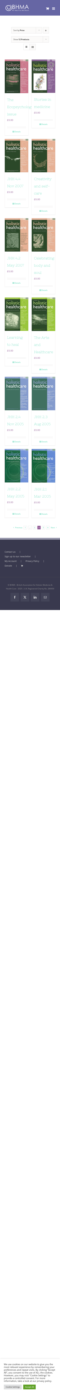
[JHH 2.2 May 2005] (16, 465)
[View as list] (33, 47)
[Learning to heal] (16, 314)
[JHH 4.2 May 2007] (16, 235)
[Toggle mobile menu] (53, 8)
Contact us (10, 551)
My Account (11, 561)
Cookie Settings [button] (13, 1387)
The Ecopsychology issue (20, 107)
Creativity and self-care (43, 186)
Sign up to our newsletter (18, 556)
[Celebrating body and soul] (43, 235)
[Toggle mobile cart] (47, 8)
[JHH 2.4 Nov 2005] (16, 393)
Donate (8, 565)
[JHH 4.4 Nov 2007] (16, 155)
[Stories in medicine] (43, 76)
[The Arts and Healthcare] (43, 314)
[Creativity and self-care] (43, 155)
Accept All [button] (29, 1387)
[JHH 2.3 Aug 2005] (43, 393)
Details (18, 131)
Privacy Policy (32, 561)
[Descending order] (46, 30)
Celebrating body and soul (44, 265)
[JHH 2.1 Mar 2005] (43, 466)
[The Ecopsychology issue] (16, 76)
